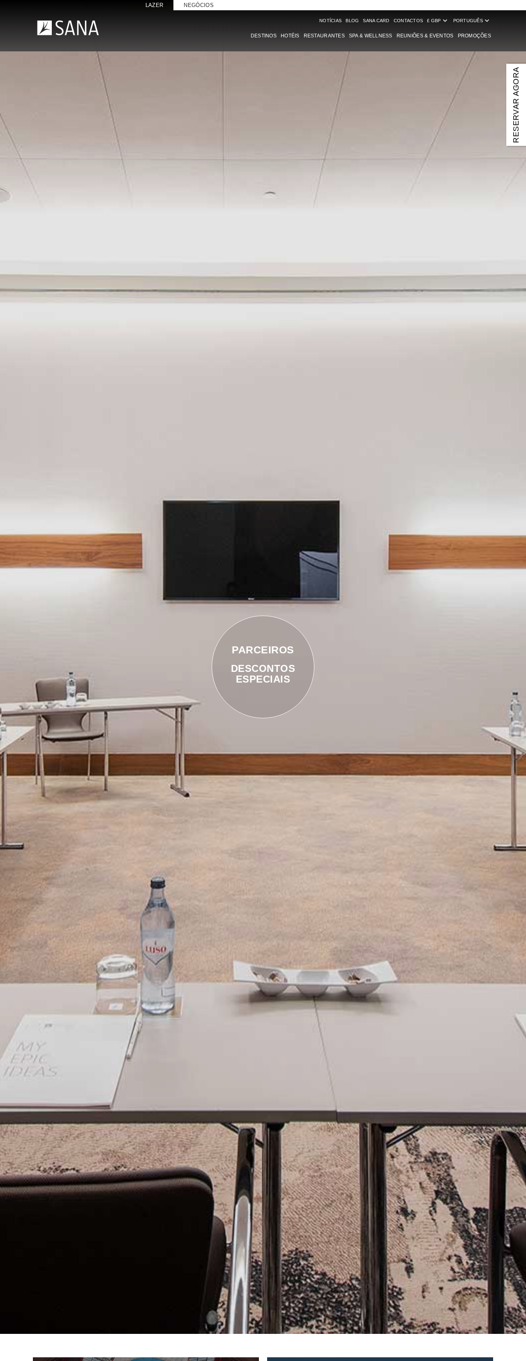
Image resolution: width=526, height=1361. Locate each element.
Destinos (264, 36)
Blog (352, 20)
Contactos (408, 20)
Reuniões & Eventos (425, 36)
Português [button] (472, 20)
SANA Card (376, 20)
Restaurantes (324, 36)
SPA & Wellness (370, 36)
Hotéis (290, 36)
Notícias (330, 20)
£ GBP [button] (438, 20)
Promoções (474, 36)
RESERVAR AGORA (516, 105)
